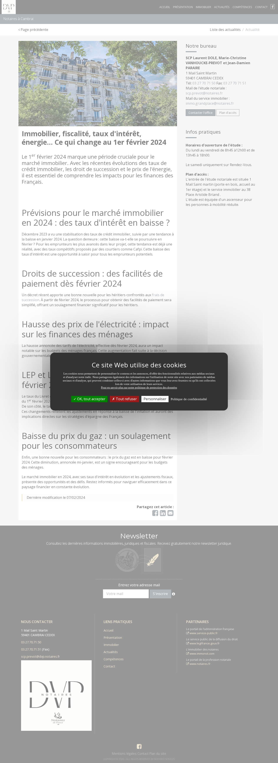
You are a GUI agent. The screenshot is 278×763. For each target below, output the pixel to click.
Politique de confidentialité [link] (189, 399)
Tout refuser (126, 399)
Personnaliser (155, 399)
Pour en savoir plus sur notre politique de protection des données (139, 387)
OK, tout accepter (90, 399)
